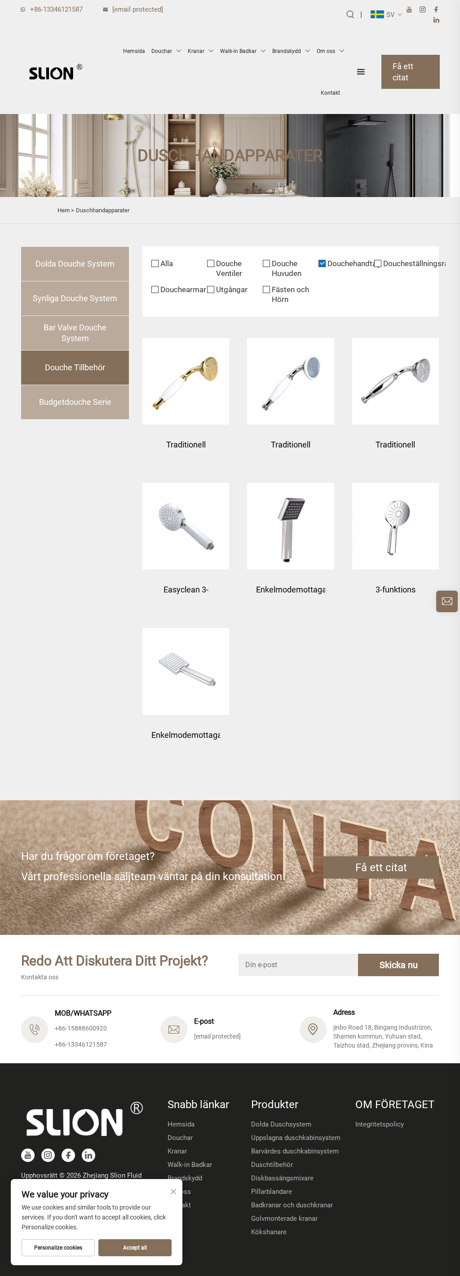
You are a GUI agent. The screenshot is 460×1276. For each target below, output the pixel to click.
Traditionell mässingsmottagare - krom (395, 449)
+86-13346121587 (56, 9)
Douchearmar (183, 289)
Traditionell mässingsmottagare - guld (185, 449)
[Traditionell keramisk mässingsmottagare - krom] (290, 381)
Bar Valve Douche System (75, 333)
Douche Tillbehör (75, 367)
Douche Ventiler (229, 268)
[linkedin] (436, 20)
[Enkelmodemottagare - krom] (185, 671)
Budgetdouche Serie (75, 402)
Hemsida (134, 51)
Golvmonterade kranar (284, 1219)
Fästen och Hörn (290, 294)
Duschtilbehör (272, 1165)
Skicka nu (399, 965)
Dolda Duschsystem (281, 1124)
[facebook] (436, 9)
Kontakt (330, 93)
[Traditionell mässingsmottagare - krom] (395, 381)
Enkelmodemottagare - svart (290, 594)
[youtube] (409, 9)
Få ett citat (403, 71)
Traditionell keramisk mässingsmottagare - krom (290, 449)
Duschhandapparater (102, 210)
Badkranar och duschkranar (292, 1205)
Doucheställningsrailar (406, 263)
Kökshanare (269, 1232)
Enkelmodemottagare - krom (185, 739)
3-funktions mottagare (396, 594)
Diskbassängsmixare (282, 1178)
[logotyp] (55, 72)
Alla (166, 263)
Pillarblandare (271, 1192)
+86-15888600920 (81, 1028)
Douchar (161, 51)
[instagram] (422, 9)
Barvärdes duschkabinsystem (295, 1151)
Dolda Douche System (75, 263)
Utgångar (232, 289)
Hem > (66, 210)
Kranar (196, 51)
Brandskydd (286, 51)
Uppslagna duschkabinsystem (296, 1138)
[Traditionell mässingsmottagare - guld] (185, 381)
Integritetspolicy (379, 1124)
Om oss (326, 51)
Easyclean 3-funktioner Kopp (186, 594)
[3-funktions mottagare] (395, 526)
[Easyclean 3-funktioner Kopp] (185, 526)
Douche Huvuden (286, 268)
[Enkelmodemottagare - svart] (290, 526)
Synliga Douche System (75, 298)
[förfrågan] (447, 601)
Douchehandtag (350, 263)
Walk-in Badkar (238, 51)
